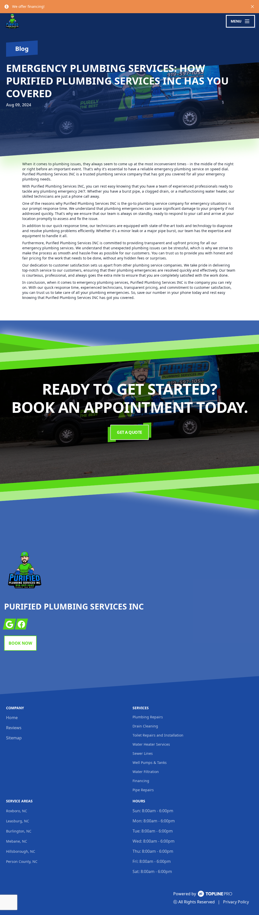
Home (12, 717)
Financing (141, 780)
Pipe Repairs (143, 789)
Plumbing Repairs (148, 717)
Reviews (13, 727)
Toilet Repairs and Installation (158, 735)
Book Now (20, 643)
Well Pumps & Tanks (150, 762)
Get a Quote (129, 432)
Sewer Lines (143, 753)
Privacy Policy (236, 902)
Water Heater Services (151, 744)
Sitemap (14, 738)
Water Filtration (146, 771)
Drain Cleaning (145, 726)
